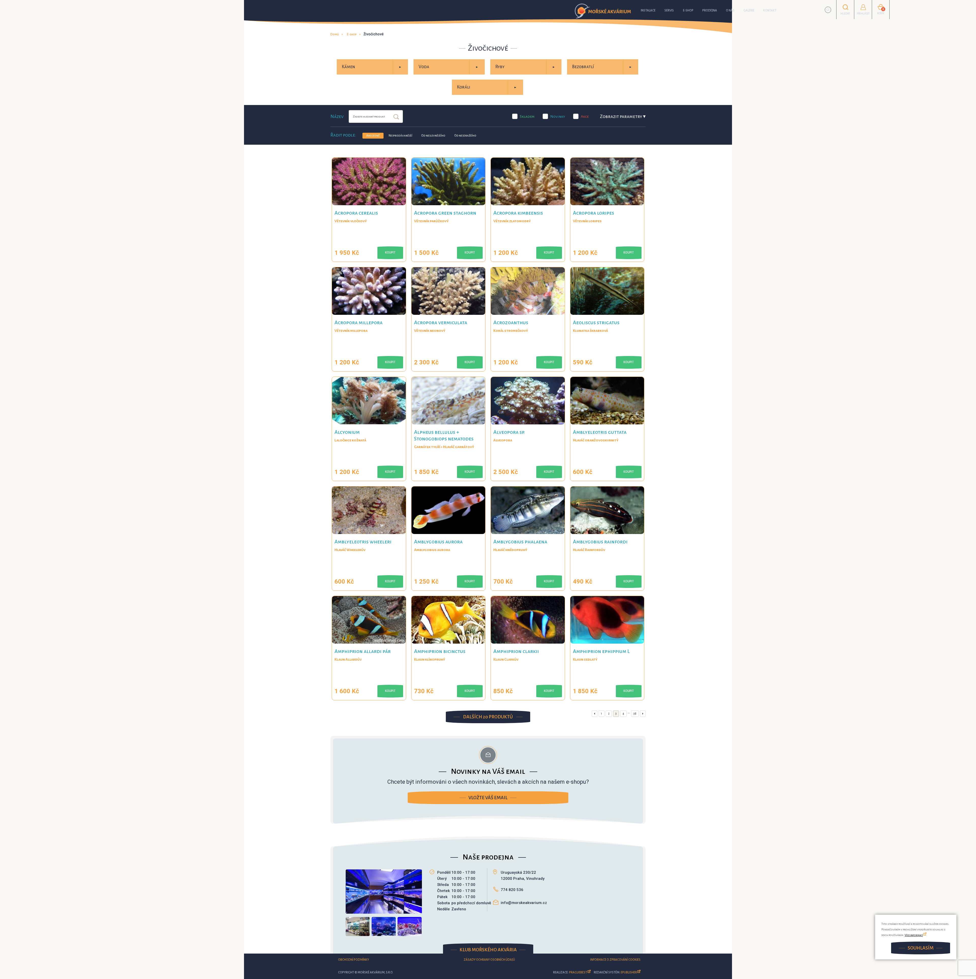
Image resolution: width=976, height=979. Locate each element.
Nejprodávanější (400, 135)
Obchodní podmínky (353, 959)
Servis (669, 10)
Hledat (396, 117)
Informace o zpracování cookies (615, 959)
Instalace (648, 10)
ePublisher (629, 972)
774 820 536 (512, 889)
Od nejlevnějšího (433, 135)
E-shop (688, 10)
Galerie (748, 10)
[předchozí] (594, 713)
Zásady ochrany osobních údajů (489, 959)
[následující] (643, 713)
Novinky (557, 116)
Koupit (390, 252)
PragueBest (578, 972)
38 (634, 713)
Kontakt (769, 10)
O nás (730, 10)
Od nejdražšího (465, 135)
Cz (828, 9)
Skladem (527, 116)
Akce (585, 116)
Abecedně (373, 135)
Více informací (914, 935)
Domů (334, 34)
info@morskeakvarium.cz (524, 902)
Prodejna (709, 10)
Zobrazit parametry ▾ (623, 116)
